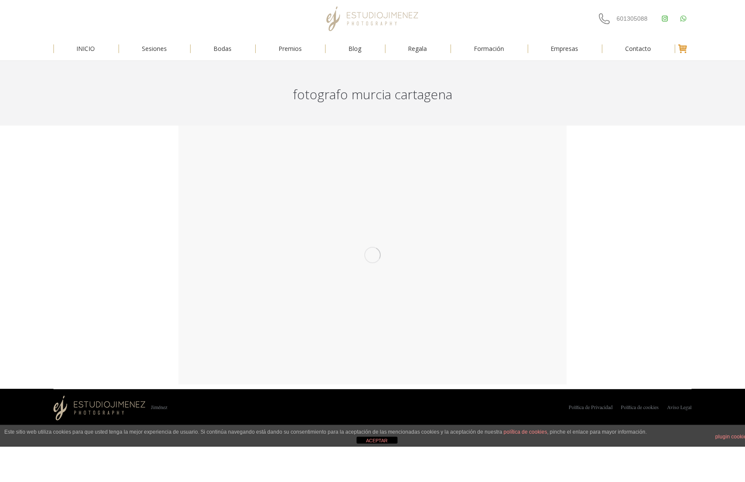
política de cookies (525, 432)
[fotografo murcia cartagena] (372, 255)
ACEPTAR (377, 440)
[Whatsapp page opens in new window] (683, 18)
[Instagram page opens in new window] (664, 18)
